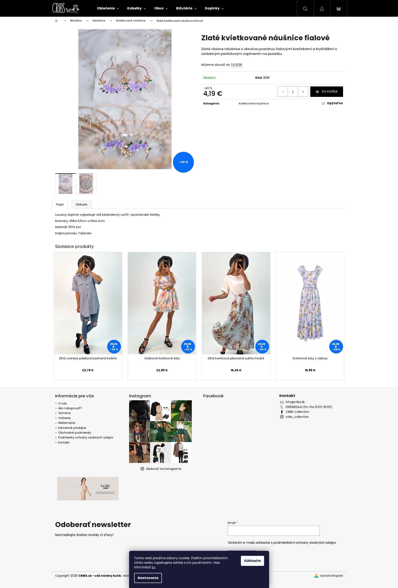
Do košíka (329, 91)
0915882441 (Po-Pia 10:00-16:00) (309, 407)
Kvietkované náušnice (254, 103)
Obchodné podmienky (74, 433)
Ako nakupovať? (70, 408)
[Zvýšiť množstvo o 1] (303, 92)
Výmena (64, 413)
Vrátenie (64, 418)
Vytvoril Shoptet (331, 576)
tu (153, 567)
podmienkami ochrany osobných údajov (304, 542)
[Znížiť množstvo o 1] (283, 92)
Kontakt (64, 442)
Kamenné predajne (72, 428)
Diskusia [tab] (81, 204)
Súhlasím (252, 560)
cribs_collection (297, 417)
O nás (62, 403)
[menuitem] (108, 8)
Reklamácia (66, 423)
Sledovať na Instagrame (163, 469)
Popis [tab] (60, 204)
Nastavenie (148, 577)
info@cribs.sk (295, 402)
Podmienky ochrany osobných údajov (85, 437)
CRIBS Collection (297, 412)
